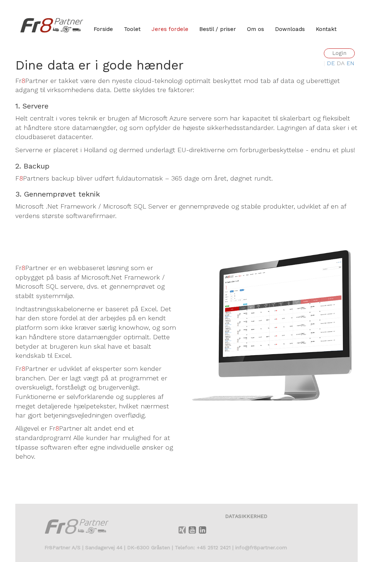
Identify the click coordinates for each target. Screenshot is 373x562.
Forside (103, 29)
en (350, 63)
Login (339, 53)
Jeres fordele (170, 29)
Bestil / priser (217, 29)
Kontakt (326, 29)
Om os (255, 29)
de (332, 63)
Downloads (290, 29)
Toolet (132, 29)
